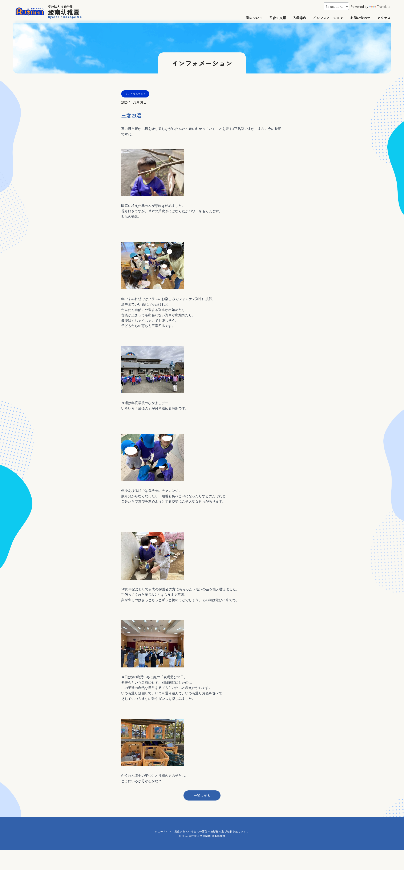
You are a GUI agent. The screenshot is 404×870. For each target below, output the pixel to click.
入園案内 (299, 17)
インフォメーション (328, 17)
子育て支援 (277, 17)
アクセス (384, 17)
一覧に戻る (202, 795)
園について (254, 17)
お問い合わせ (360, 17)
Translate (384, 6)
